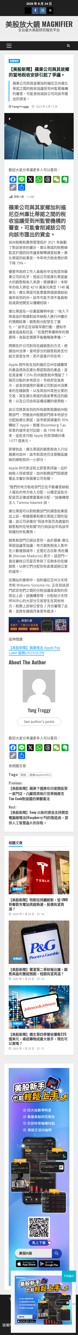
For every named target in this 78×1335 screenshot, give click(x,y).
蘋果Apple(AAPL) (40, 775)
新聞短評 (14, 60)
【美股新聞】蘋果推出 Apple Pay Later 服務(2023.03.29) (34, 650)
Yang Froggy (20, 106)
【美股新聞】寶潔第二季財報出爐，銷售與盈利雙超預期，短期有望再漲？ (39, 942)
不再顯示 (69, 1276)
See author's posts (39, 721)
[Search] (68, 46)
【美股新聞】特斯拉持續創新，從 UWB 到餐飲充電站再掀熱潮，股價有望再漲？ (39, 872)
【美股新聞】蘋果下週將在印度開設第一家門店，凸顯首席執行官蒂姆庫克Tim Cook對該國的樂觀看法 (38, 790)
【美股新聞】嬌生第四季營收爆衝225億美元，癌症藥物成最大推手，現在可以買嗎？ (39, 1007)
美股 (23, 775)
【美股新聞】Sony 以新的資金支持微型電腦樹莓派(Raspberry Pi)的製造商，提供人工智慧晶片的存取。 (38, 814)
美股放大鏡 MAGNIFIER (39, 24)
